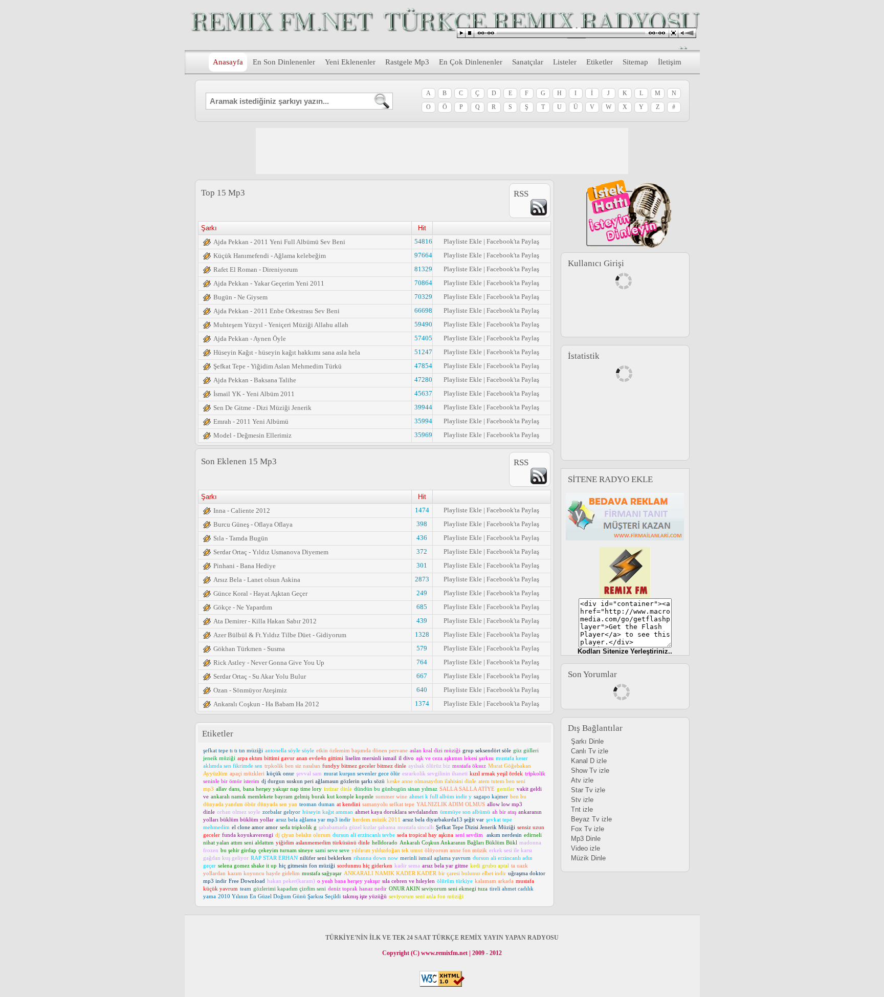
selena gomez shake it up (247, 865)
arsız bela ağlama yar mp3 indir (313, 819)
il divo (406, 758)
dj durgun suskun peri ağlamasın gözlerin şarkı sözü (323, 781)
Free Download (247, 881)
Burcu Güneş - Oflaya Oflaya (253, 524)
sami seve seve (332, 850)
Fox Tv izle (587, 829)
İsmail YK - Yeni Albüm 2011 (254, 394)
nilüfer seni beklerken (325, 858)
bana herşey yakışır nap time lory (282, 789)
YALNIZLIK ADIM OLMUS (450, 804)
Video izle (585, 848)
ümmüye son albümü (465, 812)
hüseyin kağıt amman (327, 812)
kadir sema (407, 865)
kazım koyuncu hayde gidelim (264, 873)
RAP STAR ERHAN (274, 858)
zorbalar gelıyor (281, 812)
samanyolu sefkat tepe (388, 804)
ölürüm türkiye (455, 881)
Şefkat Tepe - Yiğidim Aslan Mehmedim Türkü (277, 366)
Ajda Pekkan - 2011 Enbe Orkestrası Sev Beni (276, 311)
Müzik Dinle (588, 858)
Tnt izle (582, 809)
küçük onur (280, 773)
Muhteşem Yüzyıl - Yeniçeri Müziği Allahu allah (280, 325)
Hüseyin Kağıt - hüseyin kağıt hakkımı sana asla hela (286, 352)
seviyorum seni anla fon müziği (426, 896)
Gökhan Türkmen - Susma (249, 649)
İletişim (669, 62)
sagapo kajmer (491, 796)
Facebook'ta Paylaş (513, 241)
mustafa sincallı (415, 827)
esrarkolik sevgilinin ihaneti (435, 773)
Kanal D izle (589, 761)
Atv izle (582, 780)
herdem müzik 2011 (376, 819)
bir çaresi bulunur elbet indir (472, 873)
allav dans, (228, 789)
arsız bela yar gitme (445, 865)
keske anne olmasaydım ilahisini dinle (431, 781)
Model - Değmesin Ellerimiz (252, 435)
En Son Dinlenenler (284, 62)
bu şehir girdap (238, 850)
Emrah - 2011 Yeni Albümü (251, 421)
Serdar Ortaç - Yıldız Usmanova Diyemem (270, 552)
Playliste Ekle (463, 241)
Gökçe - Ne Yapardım (242, 607)
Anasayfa (228, 62)
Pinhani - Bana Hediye (244, 566)
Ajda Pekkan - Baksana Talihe (254, 380)
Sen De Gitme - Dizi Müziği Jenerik (262, 407)
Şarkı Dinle (587, 741)
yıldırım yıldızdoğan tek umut (387, 850)
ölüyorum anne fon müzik (456, 850)
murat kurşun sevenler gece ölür (362, 773)
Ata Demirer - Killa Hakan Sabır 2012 (265, 621)
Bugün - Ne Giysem (240, 297)
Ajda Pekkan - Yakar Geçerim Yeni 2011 (268, 283)
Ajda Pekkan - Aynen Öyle (249, 338)
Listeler (565, 62)
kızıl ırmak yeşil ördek (496, 773)
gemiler (506, 789)
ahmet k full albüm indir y (440, 796)
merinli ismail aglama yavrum (435, 858)
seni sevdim (469, 835)
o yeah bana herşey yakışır (348, 881)
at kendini (348, 804)
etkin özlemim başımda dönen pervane (362, 750)
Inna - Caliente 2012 (241, 510)
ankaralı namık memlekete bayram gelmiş (260, 796)
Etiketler (599, 62)
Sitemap (635, 62)
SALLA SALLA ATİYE (467, 789)
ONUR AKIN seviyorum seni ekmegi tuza (438, 888)
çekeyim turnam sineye (285, 850)
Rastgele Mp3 (407, 62)
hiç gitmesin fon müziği (307, 865)
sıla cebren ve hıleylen (408, 881)
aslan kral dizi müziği (435, 750)
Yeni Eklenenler (350, 62)
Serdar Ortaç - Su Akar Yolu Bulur (259, 676)
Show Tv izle (590, 770)
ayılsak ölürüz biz (429, 766)
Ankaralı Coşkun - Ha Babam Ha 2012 (266, 704)
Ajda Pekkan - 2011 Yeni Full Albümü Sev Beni (279, 242)
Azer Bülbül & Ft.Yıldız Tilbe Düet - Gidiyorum (279, 635)
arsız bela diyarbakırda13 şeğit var (443, 819)
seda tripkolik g (298, 827)
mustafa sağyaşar (322, 873)
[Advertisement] (442, 151)
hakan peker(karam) (291, 881)
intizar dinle (338, 789)
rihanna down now (375, 858)
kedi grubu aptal (489, 865)
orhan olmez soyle (238, 812)
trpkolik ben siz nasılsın (292, 766)
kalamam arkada (494, 881)
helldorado (384, 842)
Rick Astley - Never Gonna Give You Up (268, 662)
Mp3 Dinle (586, 838)
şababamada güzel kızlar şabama (357, 827)
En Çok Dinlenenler (470, 62)
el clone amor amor (255, 827)
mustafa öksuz (469, 766)
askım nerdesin (504, 835)
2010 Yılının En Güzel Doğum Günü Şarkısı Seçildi (279, 896)
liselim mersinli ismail (370, 758)
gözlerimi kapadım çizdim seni (289, 888)
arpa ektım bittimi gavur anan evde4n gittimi (290, 758)
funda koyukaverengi (247, 835)
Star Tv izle (588, 790)
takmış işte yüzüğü (365, 896)
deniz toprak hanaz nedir (357, 888)
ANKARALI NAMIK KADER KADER (390, 873)
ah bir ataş (504, 812)
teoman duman (317, 804)
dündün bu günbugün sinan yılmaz (395, 789)
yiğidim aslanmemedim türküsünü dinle (323, 842)
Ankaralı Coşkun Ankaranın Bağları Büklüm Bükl (458, 842)
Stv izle (582, 800)
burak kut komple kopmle (342, 796)
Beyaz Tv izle (591, 819)
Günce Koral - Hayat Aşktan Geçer (260, 593)
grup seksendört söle (486, 750)
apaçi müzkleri (247, 773)
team (245, 888)
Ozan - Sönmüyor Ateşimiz (250, 690)
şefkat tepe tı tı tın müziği (233, 750)
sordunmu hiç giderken (364, 865)
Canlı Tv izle (589, 751)
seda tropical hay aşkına (425, 835)
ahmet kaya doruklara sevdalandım (396, 812)
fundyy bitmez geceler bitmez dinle (364, 766)
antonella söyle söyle (289, 750)
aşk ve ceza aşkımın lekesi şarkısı (455, 758)
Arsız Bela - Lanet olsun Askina (256, 579)
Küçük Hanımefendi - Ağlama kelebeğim (269, 255)
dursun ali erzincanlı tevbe (364, 835)
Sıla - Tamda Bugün (240, 538)
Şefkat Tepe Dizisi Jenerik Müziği (475, 827)
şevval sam (309, 773)
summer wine (391, 796)
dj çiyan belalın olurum (302, 835)
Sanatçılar (527, 62)
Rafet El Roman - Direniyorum (255, 269)
